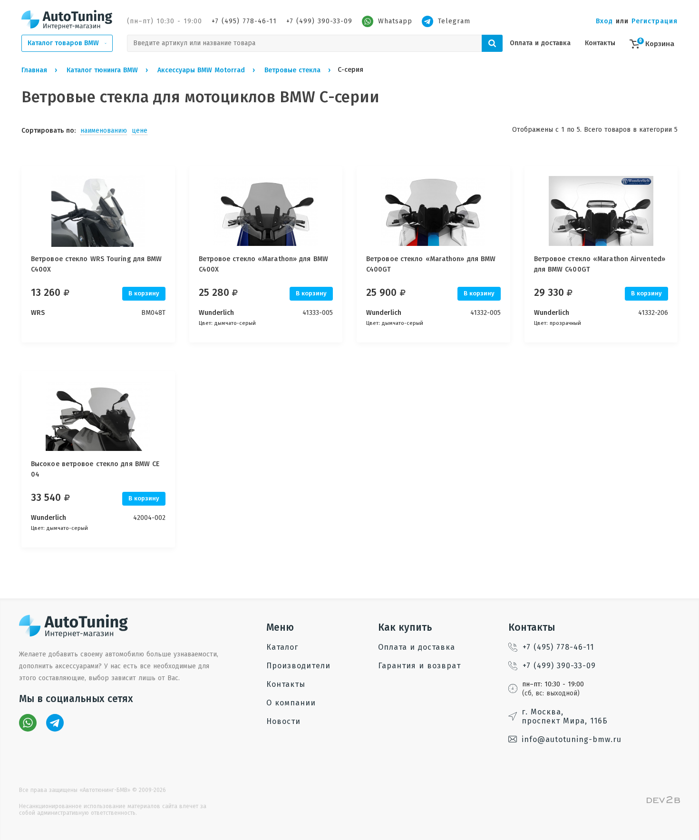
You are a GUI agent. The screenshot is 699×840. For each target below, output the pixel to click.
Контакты (600, 43)
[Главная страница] (67, 19)
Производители (298, 665)
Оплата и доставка (540, 43)
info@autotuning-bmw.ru (571, 739)
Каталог (282, 647)
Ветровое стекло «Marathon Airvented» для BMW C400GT (600, 264)
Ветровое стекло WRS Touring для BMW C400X (96, 264)
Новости (283, 721)
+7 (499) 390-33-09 (319, 21)
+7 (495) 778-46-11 (244, 21)
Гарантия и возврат (419, 665)
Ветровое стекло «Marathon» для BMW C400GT (430, 264)
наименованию (103, 131)
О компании (291, 702)
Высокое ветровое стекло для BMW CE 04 (95, 469)
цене (139, 131)
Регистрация (654, 21)
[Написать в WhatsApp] (28, 723)
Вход (604, 21)
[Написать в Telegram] (55, 723)
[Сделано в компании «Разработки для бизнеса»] (663, 801)
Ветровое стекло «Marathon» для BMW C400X (263, 264)
